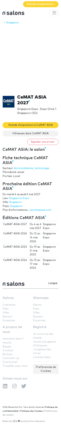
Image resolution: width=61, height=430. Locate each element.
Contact (8, 350)
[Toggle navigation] (54, 13)
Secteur (8, 316)
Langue (52, 283)
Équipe (7, 346)
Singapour (15, 202)
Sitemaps (41, 298)
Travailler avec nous (15, 366)
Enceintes (9, 320)
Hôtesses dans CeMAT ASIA (30, 133)
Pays (6, 309)
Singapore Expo (19, 198)
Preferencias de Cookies (46, 369)
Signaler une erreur (43, 142)
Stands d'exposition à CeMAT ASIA (30, 125)
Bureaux (8, 354)
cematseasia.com (40, 210)
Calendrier (9, 305)
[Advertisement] (30, 58)
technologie (41, 168)
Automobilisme (23, 168)
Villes (6, 312)
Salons (8, 298)
